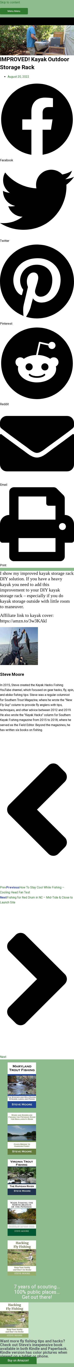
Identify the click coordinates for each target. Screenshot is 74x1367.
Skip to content (10, 2)
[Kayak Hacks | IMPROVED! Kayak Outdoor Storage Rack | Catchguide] (22, 1107)
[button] (37, 122)
